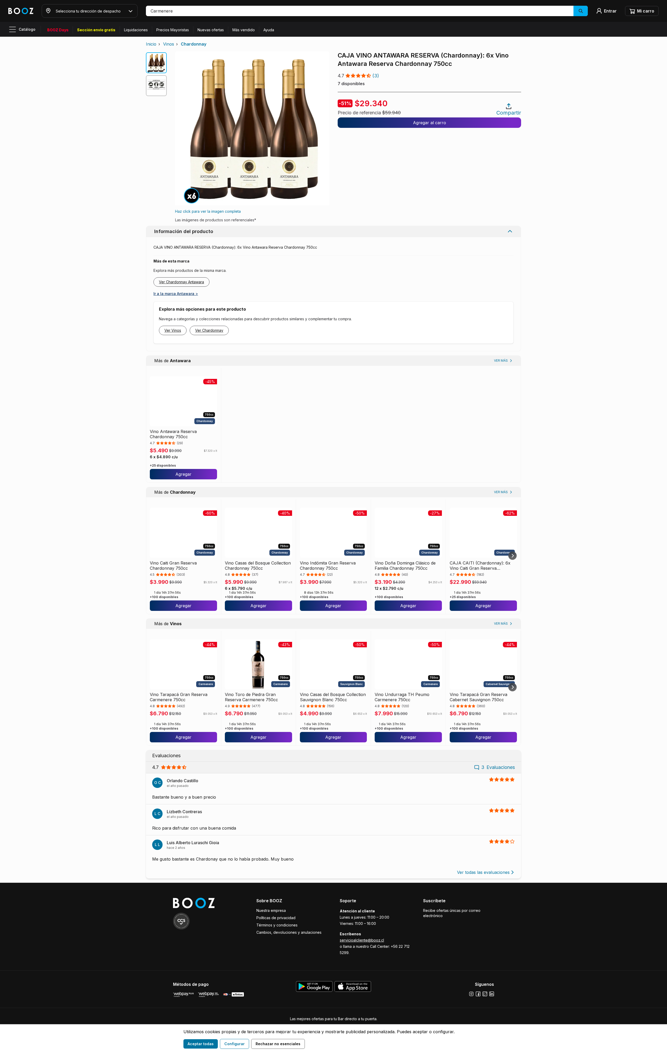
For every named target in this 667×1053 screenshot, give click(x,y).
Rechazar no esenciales (278, 1044)
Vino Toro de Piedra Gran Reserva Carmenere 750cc (251, 697)
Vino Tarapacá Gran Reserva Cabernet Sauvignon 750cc (478, 697)
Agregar (183, 474)
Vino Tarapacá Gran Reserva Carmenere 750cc (178, 697)
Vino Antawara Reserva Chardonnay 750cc (173, 434)
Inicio (151, 44)
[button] (367, 11)
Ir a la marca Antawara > (175, 293)
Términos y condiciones (277, 925)
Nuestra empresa (271, 910)
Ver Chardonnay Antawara (181, 282)
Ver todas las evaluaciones (483, 872)
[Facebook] (478, 994)
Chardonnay (193, 44)
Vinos (168, 44)
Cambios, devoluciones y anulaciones (289, 932)
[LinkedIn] (491, 994)
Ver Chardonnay (209, 330)
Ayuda (268, 30)
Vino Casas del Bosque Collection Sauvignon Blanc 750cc (333, 697)
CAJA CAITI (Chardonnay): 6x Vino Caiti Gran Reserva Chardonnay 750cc (480, 565)
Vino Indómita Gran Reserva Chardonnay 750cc (328, 565)
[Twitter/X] (485, 994)
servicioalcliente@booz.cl (362, 940)
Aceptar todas (201, 1044)
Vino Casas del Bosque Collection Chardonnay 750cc (258, 565)
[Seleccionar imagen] (156, 62)
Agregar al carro (429, 122)
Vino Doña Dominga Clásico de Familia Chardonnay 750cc (405, 565)
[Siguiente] (512, 555)
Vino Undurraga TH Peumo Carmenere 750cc (402, 697)
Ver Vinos (172, 330)
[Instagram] (471, 994)
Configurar (234, 1044)
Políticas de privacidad (275, 918)
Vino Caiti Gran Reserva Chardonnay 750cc (173, 565)
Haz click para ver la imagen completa (208, 211)
